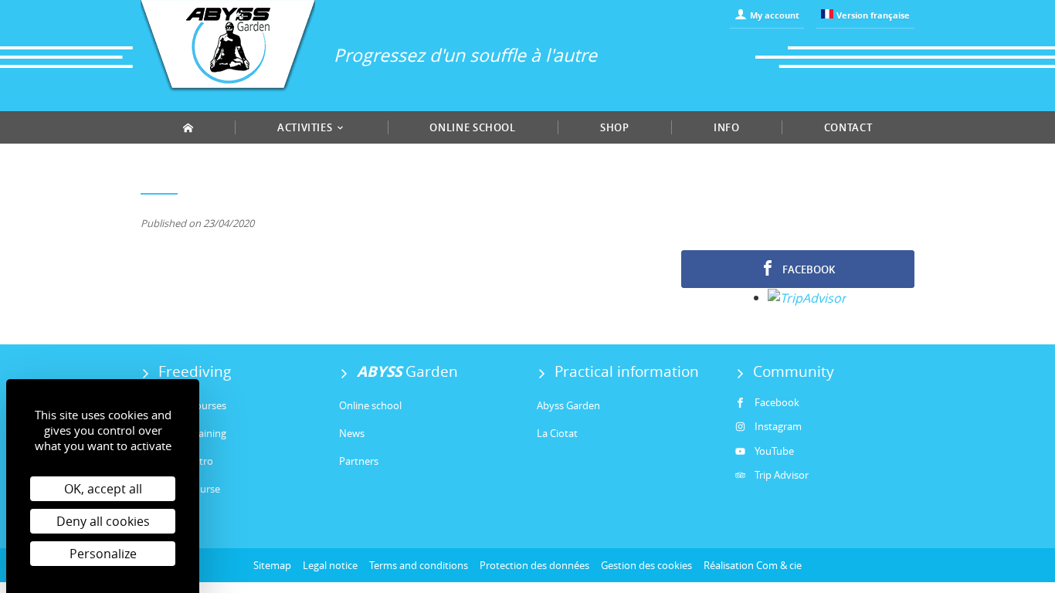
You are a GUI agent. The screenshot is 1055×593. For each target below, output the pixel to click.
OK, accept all (103, 488)
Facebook (807, 269)
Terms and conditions (418, 565)
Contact (848, 127)
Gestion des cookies (646, 565)
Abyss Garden (568, 405)
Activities (306, 127)
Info (727, 127)
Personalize (103, 553)
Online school (472, 127)
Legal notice (330, 565)
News (352, 433)
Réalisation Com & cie (753, 565)
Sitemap (272, 565)
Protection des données (534, 565)
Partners (358, 461)
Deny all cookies (103, 521)
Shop (614, 127)
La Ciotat (557, 433)
